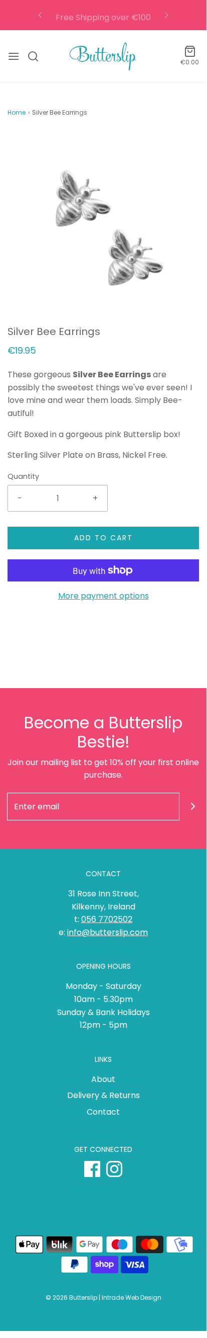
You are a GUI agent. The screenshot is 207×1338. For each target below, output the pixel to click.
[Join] (193, 806)
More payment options (103, 596)
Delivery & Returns (103, 1095)
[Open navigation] (13, 56)
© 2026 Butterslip (71, 1297)
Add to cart (103, 538)
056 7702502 (106, 919)
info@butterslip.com (107, 932)
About (103, 1079)
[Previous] (40, 15)
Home (17, 112)
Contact (103, 1112)
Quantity (23, 476)
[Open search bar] (37, 56)
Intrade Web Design (131, 1297)
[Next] (166, 15)
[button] (103, 228)
